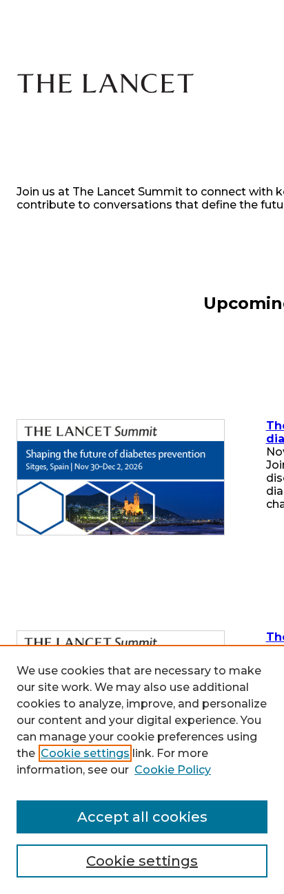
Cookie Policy (172, 769)
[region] (142, 769)
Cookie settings (85, 753)
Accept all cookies (142, 817)
